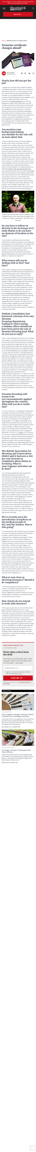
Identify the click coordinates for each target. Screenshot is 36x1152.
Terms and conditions (24, 682)
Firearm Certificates (6, 712)
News (13, 747)
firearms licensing (16, 101)
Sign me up (18, 678)
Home (3, 40)
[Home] (18, 8)
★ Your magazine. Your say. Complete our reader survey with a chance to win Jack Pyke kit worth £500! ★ (18, 2)
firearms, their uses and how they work (19, 169)
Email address (18, 668)
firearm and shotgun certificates (16, 293)
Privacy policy (6, 683)
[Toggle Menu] (4, 8)
